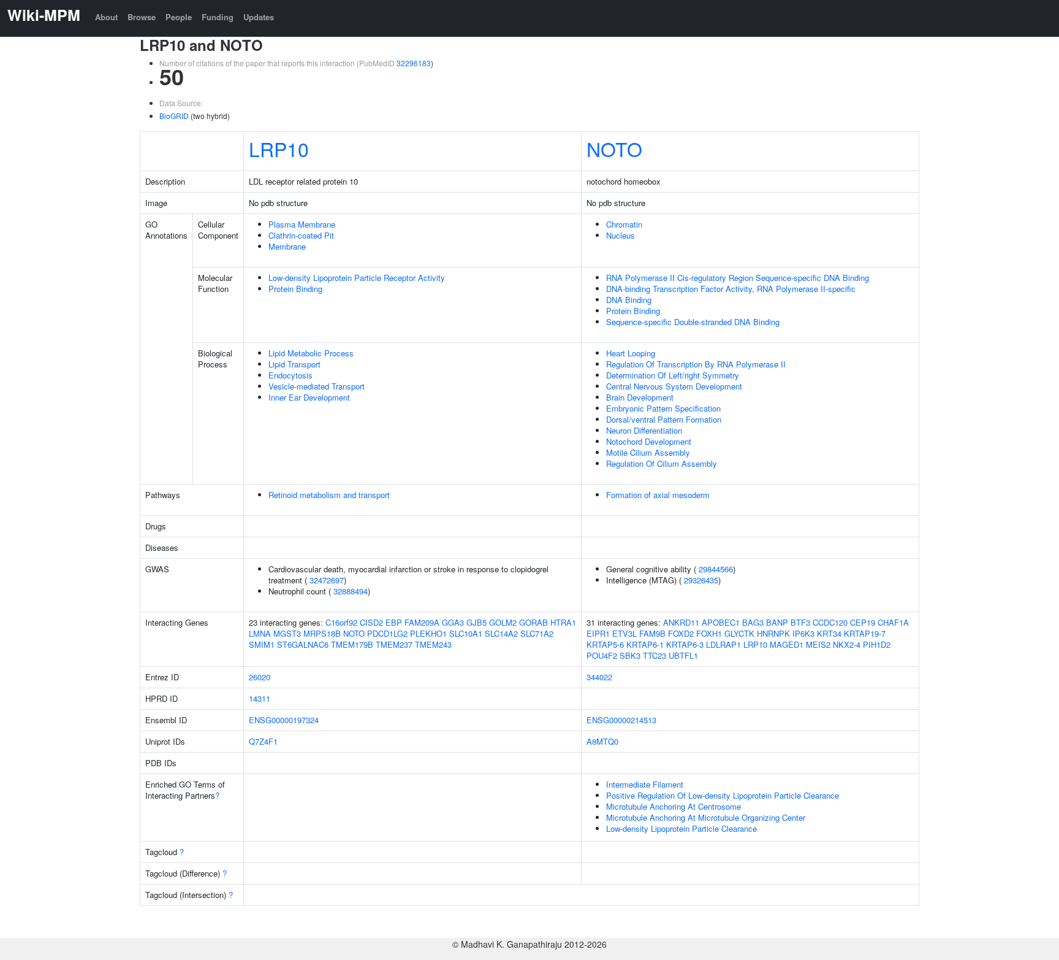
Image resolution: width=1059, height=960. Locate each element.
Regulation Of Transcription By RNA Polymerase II (696, 364)
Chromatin (624, 224)
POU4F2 (601, 655)
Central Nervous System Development (674, 386)
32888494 (350, 591)
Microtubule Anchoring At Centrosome (673, 806)
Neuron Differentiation (644, 430)
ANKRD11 (681, 622)
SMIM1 (262, 644)
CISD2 (371, 622)
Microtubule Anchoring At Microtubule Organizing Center (705, 817)
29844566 (716, 569)
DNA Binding (628, 299)
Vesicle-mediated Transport (316, 386)
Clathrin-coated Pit (301, 235)
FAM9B (652, 633)
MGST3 (287, 633)
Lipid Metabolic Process (311, 353)
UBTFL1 (683, 655)
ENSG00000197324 (284, 720)
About (106, 17)
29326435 (701, 580)
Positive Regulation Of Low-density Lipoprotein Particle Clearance (722, 795)
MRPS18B (322, 633)
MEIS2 (818, 644)
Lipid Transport (294, 364)
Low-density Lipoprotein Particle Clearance (681, 828)
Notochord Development (648, 441)
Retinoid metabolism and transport (329, 495)
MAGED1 (786, 644)
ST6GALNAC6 (302, 644)
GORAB (533, 622)
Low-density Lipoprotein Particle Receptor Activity (356, 277)
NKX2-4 (846, 644)
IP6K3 (803, 633)
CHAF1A (893, 622)
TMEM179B (352, 644)
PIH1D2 (876, 644)
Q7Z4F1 (263, 741)
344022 (599, 677)
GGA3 (453, 622)
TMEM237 (394, 644)
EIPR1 (598, 633)
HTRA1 (563, 622)
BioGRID (174, 115)
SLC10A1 (465, 633)
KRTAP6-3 (685, 644)
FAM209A (421, 622)
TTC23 (654, 655)
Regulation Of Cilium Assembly (661, 463)
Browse (141, 17)
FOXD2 (681, 633)
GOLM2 (503, 622)
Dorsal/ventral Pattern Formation (663, 419)
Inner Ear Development (309, 397)
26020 (259, 677)
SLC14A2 (501, 633)
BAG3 (753, 622)
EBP (393, 622)
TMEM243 (433, 644)
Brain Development (640, 397)
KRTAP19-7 (865, 633)
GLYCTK (739, 633)
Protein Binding (295, 288)
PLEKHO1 (428, 633)
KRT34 (829, 633)
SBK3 (630, 655)
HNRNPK (773, 633)
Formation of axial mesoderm (658, 495)
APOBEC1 (721, 622)
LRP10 (279, 148)
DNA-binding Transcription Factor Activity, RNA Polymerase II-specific (731, 288)
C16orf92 (341, 622)
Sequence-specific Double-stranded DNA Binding (693, 322)
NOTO (614, 148)
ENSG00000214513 (621, 720)
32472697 (326, 580)
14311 (259, 698)
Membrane (287, 246)
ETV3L (624, 633)
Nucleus (620, 235)
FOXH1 (709, 633)
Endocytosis (290, 375)
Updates (258, 17)
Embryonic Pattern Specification (663, 408)
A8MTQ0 (602, 741)
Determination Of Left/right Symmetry (672, 375)
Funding (217, 17)
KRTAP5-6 (605, 644)
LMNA (260, 633)
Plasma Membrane (301, 224)
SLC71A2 (536, 633)
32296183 (414, 63)
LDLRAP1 (723, 644)
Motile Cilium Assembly (648, 452)
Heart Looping (630, 353)
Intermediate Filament (644, 784)
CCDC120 (830, 622)
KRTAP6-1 (645, 644)
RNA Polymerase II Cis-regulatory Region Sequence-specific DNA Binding (737, 277)
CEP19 (862, 622)
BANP (777, 622)
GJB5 (476, 622)
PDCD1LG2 (387, 633)
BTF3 (800, 622)
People (178, 17)
